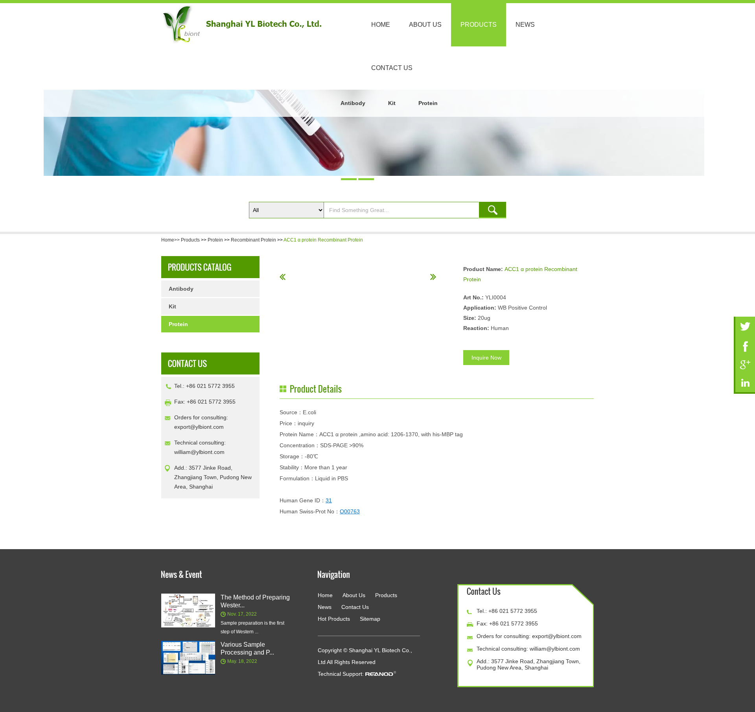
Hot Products (334, 619)
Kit (392, 103)
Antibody (353, 103)
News (525, 24)
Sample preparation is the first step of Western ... (252, 627)
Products (478, 24)
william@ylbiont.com (199, 452)
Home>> (171, 240)
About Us (425, 24)
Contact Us (391, 68)
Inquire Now (486, 357)
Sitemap (370, 619)
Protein (428, 103)
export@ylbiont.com (199, 427)
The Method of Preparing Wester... (255, 601)
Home (380, 24)
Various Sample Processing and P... (247, 648)
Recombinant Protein (253, 240)
